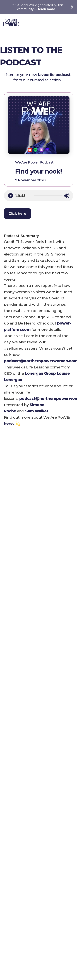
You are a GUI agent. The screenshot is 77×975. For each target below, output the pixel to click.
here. (9, 423)
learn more (46, 9)
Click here (17, 213)
